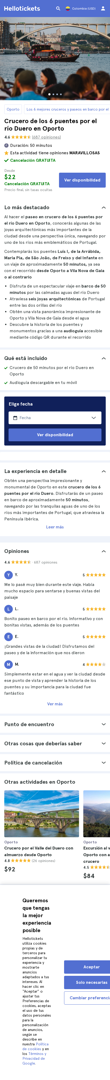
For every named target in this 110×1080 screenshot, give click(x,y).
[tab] (55, 207)
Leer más (55, 526)
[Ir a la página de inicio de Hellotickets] (23, 8)
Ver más (55, 703)
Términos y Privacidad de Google (34, 1058)
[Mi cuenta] (103, 8)
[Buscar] (58, 8)
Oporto (13, 109)
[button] (55, 207)
